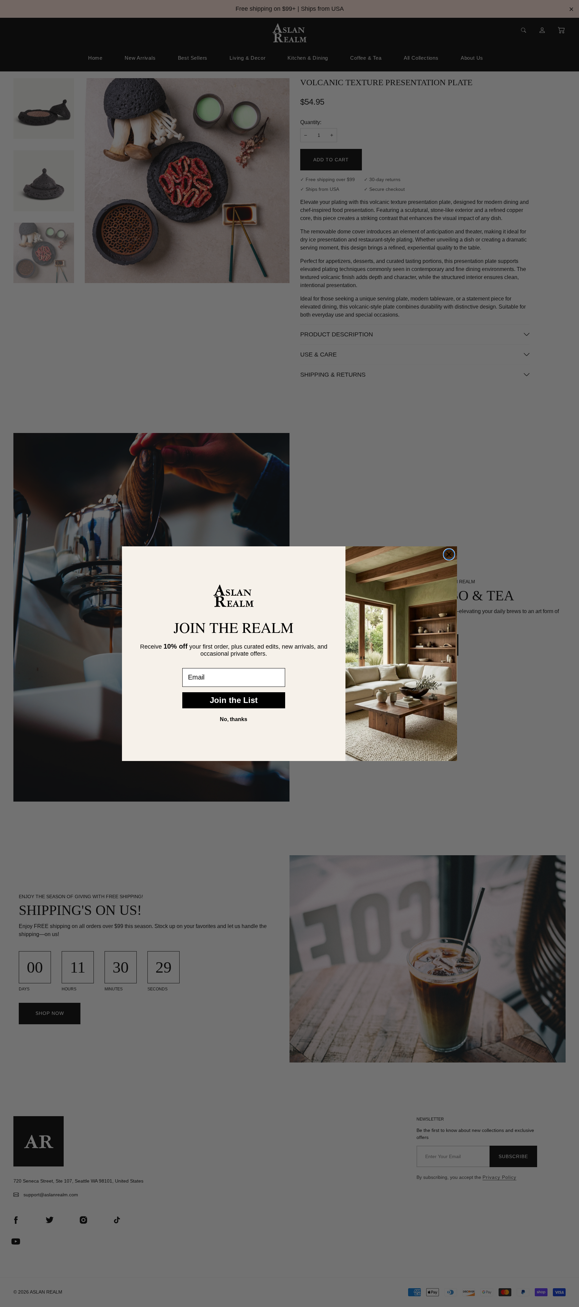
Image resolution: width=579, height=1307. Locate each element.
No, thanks (233, 719)
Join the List (234, 700)
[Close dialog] (449, 554)
